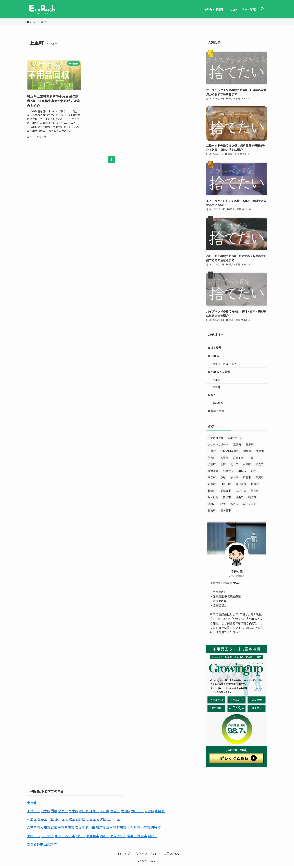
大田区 (125, 810)
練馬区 (80, 819)
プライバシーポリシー (147, 853)
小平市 (145, 827)
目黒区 (115, 810)
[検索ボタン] (262, 9)
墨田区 (84, 810)
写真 (250, 457)
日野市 (156, 827)
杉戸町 (255, 484)
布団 (253, 471)
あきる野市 (35, 844)
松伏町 (212, 490)
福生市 (70, 835)
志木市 (234, 477)
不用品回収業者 (220, 372)
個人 (213, 395)
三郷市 (250, 444)
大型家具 (213, 471)
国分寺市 (47, 835)
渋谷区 (149, 810)
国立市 (60, 835)
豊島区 (42, 819)
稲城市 (252, 497)
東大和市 (92, 835)
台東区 (247, 464)
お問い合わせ (172, 853)
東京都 (216, 387)
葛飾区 (101, 819)
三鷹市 (69, 827)
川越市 (242, 471)
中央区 (247, 451)
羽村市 (212, 504)
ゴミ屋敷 (216, 348)
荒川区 (60, 819)
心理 (223, 477)
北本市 (234, 464)
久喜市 (260, 451)
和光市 (259, 464)
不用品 (214, 356)
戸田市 (247, 477)
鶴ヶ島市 (225, 510)
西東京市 (50, 844)
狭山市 (239, 497)
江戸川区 (241, 490)
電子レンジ (249, 504)
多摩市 (132, 835)
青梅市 (212, 510)
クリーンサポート (218, 444)
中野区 (160, 810)
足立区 (91, 819)
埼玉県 (216, 380)
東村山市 (33, 835)
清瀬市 (104, 835)
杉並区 (32, 819)
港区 (54, 810)
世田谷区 (137, 810)
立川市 (45, 827)
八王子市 (238, 457)
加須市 (212, 464)
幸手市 (212, 477)
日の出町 (225, 484)
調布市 (111, 827)
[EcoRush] (42, 9)
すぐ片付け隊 (215, 438)
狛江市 (227, 497)
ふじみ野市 (234, 438)
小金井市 (228, 471)
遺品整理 (218, 403)
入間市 (224, 457)
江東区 (94, 810)
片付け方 (213, 497)
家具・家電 (217, 411)
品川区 (104, 810)
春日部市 (241, 484)
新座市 (212, 484)
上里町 (212, 451)
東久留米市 (118, 835)
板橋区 (70, 819)
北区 (223, 464)
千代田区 (33, 810)
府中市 (90, 827)
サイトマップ (122, 853)
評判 (223, 504)
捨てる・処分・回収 (224, 364)
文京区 (63, 810)
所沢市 (259, 477)
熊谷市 (255, 490)
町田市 (121, 827)
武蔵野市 (225, 490)
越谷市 (234, 504)
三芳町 (237, 444)
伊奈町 (212, 457)
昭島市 (100, 827)
